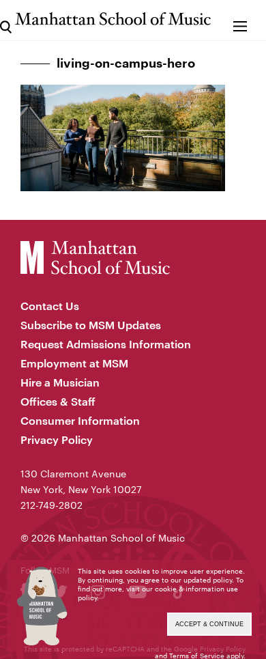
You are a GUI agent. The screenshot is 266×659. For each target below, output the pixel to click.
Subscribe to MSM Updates (90, 324)
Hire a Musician (60, 382)
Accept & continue (209, 624)
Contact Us (49, 305)
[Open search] (6, 20)
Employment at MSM (74, 362)
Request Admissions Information (105, 343)
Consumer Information (80, 420)
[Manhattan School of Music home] (113, 19)
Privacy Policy (56, 439)
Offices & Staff (57, 401)
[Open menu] (240, 20)
